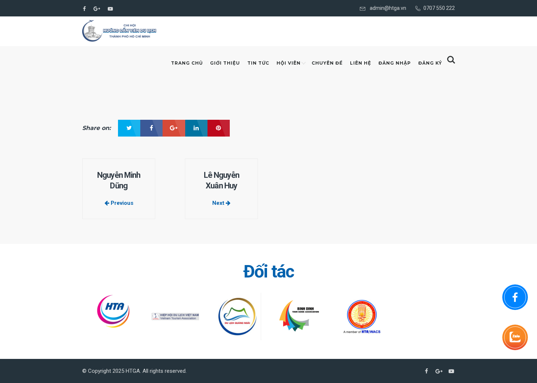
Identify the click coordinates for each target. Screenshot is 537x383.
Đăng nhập (394, 63)
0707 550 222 (439, 8)
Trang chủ (187, 63)
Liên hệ (360, 63)
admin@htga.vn (388, 8)
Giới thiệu (225, 63)
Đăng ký (430, 63)
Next (219, 203)
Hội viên (289, 63)
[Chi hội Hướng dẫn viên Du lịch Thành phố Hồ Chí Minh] (119, 31)
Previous (121, 203)
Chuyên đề (327, 63)
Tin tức (258, 63)
